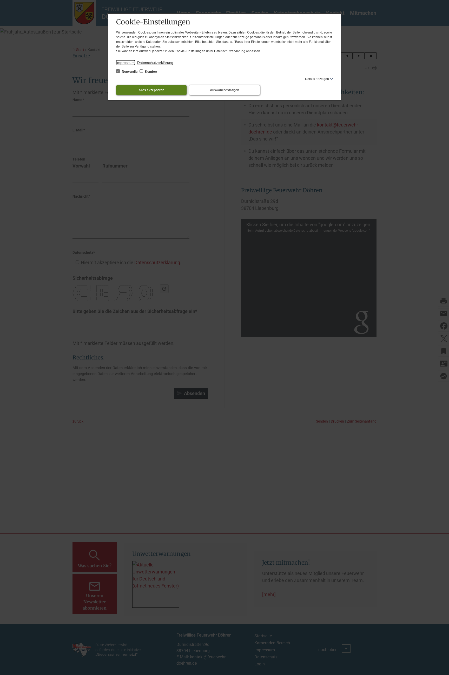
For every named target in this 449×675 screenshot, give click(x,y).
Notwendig (129, 71)
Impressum (125, 63)
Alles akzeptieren (151, 90)
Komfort (150, 71)
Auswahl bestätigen (224, 90)
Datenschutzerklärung (155, 63)
